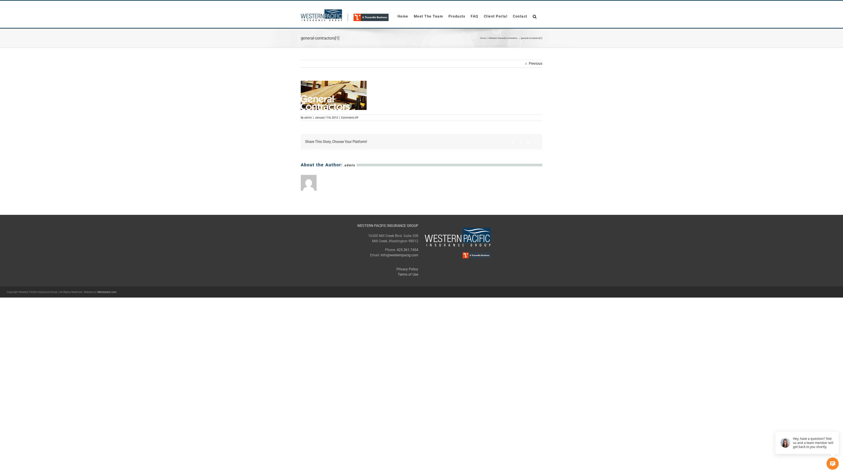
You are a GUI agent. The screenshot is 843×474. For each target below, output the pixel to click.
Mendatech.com (107, 292)
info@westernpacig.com (399, 255)
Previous (535, 63)
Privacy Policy (407, 269)
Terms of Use (408, 274)
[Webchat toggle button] (833, 464)
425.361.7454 (407, 250)
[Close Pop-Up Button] (836, 426)
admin (308, 117)
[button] (535, 16)
